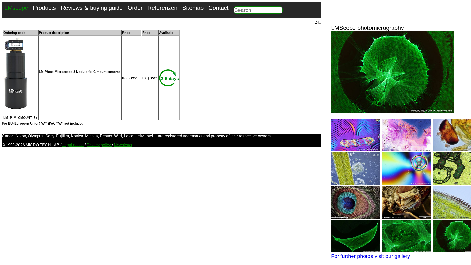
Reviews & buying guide (92, 7)
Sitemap (193, 7)
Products (44, 7)
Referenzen (162, 7)
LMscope (16, 7)
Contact (219, 7)
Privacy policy (99, 145)
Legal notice (73, 145)
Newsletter (123, 145)
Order (135, 7)
